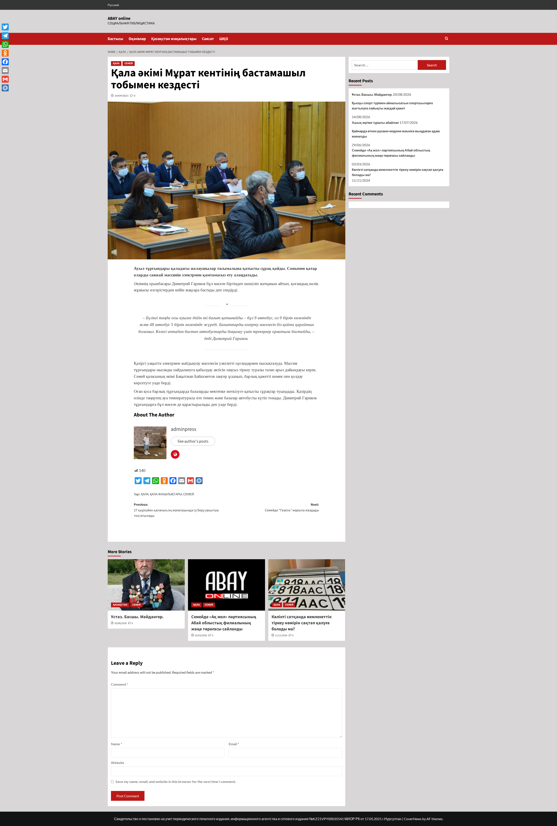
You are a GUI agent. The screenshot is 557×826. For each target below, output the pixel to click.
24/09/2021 (122, 95)
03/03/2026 (201, 635)
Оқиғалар (137, 39)
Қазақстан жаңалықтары (173, 39)
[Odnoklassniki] (5, 53)
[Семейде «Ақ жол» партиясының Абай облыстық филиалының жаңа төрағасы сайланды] (226, 585)
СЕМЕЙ (128, 63)
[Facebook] (5, 61)
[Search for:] (385, 65)
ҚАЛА (116, 63)
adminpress (183, 429)
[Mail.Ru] (5, 88)
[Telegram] (5, 35)
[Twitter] (5, 27)
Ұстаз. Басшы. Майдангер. (137, 617)
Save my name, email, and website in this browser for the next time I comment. (176, 781)
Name (116, 744)
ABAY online (119, 18)
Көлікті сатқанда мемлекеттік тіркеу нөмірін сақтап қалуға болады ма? (302, 623)
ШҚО (223, 39)
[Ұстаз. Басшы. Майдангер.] (146, 585)
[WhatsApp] (5, 44)
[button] (446, 39)
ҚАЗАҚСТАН (120, 605)
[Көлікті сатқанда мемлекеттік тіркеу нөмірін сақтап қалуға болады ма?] (306, 585)
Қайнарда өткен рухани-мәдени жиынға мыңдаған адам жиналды (396, 133)
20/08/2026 (120, 623)
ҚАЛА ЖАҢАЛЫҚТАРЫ (166, 494)
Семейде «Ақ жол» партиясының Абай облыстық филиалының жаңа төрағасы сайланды (223, 623)
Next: (292, 507)
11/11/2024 (281, 635)
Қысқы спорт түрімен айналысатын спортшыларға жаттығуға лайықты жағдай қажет (392, 105)
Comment (119, 684)
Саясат (208, 39)
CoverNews (412, 819)
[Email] (5, 70)
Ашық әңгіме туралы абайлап (375, 122)
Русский (113, 5)
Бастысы (115, 39)
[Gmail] (5, 79)
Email (234, 744)
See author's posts (193, 441)
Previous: (176, 510)
